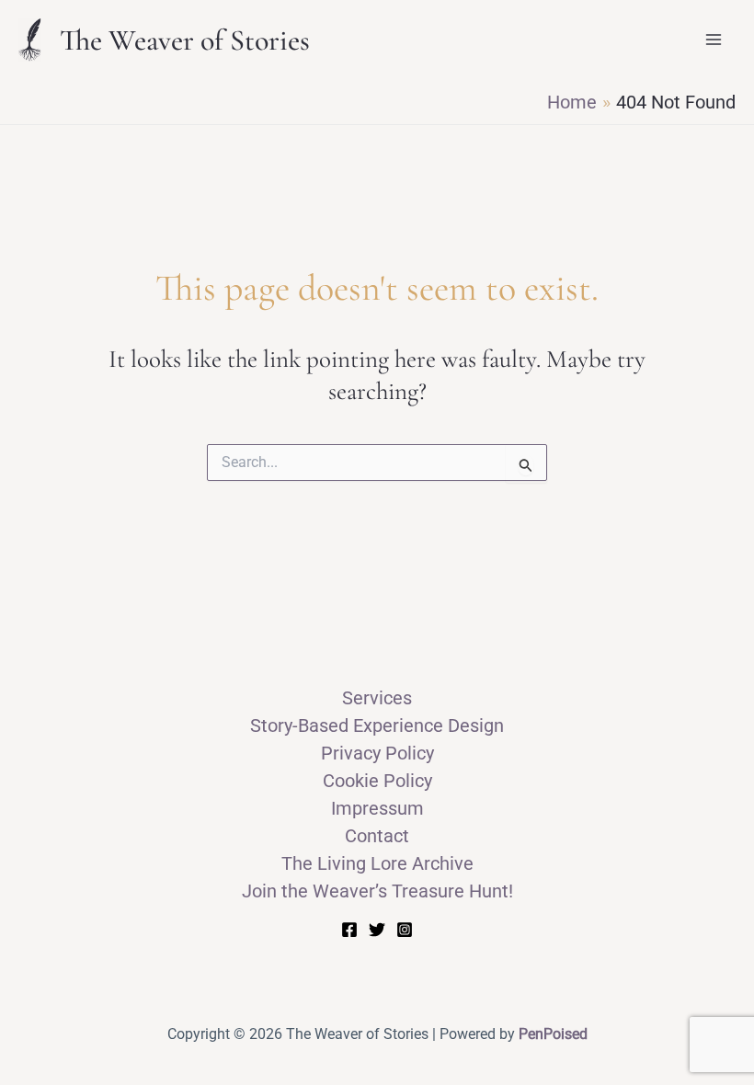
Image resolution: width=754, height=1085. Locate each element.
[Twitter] (377, 929)
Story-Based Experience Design (377, 725)
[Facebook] (349, 929)
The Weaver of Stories (185, 40)
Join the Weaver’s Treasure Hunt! (377, 891)
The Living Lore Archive (377, 863)
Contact (377, 836)
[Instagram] (404, 929)
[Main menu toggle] (713, 39)
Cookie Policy (377, 781)
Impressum (377, 808)
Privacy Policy (377, 753)
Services (377, 698)
